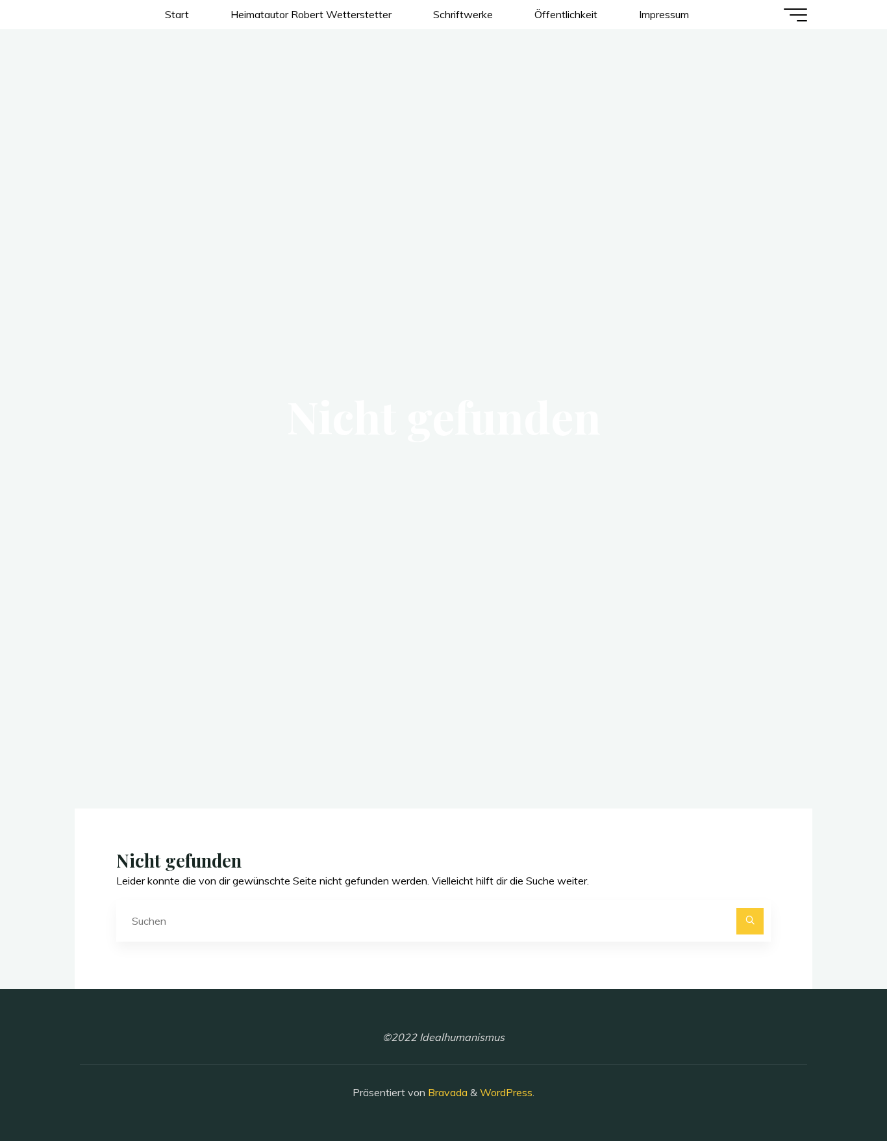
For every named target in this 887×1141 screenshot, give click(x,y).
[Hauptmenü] (795, 14)
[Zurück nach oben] (836, 1090)
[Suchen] (750, 921)
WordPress (506, 1092)
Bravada (446, 1092)
